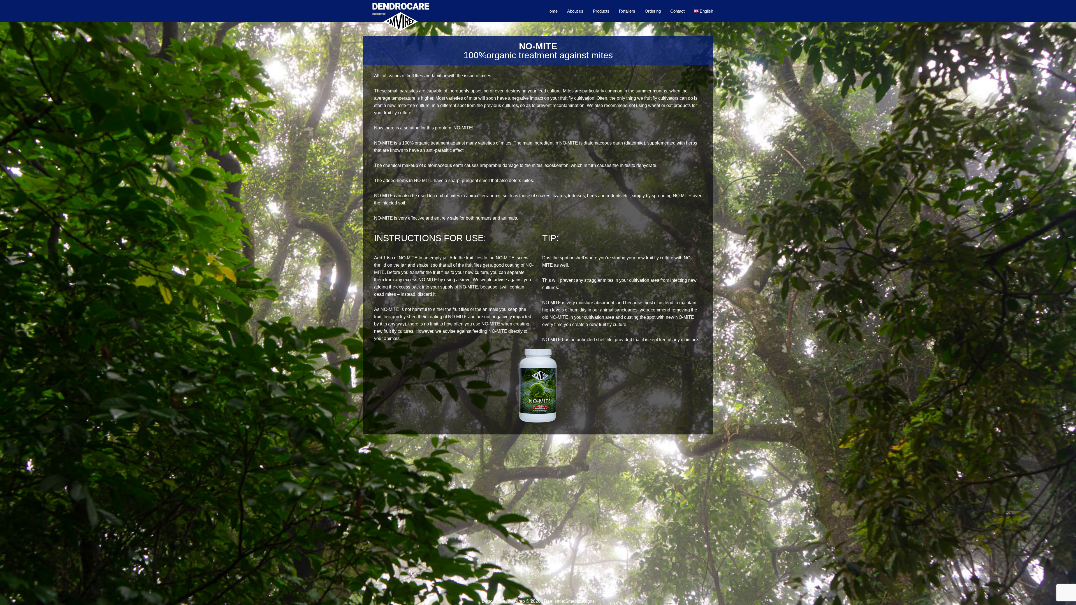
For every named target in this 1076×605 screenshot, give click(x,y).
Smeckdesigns (580, 601)
